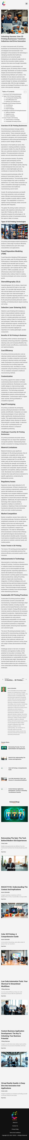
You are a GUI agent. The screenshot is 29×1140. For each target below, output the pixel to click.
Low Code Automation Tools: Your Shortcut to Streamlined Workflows (14, 983)
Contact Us (15, 1126)
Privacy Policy (15, 1129)
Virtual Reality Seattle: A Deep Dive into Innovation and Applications (13, 1085)
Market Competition (10, 116)
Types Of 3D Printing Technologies (12, 96)
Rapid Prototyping (10, 108)
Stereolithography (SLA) (11, 99)
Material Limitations (10, 112)
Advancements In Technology (12, 119)
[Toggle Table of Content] (24, 92)
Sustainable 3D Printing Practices (13, 121)
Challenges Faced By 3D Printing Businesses (14, 110)
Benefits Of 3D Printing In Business (12, 103)
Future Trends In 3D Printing (10, 118)
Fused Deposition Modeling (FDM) (13, 98)
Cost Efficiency (9, 105)
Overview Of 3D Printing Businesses (12, 94)
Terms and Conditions (15, 1132)
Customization (9, 107)
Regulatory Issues (10, 114)
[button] (26, 3)
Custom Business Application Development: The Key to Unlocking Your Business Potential (17, 790)
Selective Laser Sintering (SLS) (13, 101)
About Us (15, 1122)
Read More (3, 851)
